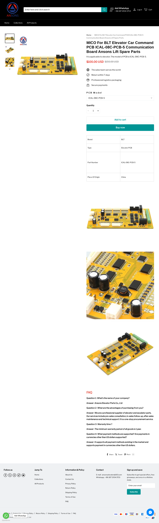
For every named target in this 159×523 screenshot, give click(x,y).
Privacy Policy (70, 484)
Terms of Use (70, 497)
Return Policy (70, 488)
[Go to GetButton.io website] (6, 520)
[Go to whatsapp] (6, 516)
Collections (18, 23)
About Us (68, 475)
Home (6, 23)
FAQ (66, 501)
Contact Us (69, 479)
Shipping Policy (71, 492)
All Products (32, 23)
